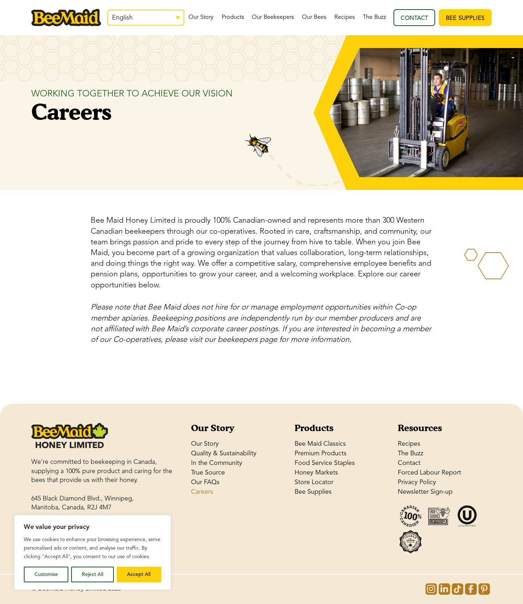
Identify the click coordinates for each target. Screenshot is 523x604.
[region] (92, 552)
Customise (46, 574)
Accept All (138, 574)
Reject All (92, 574)
